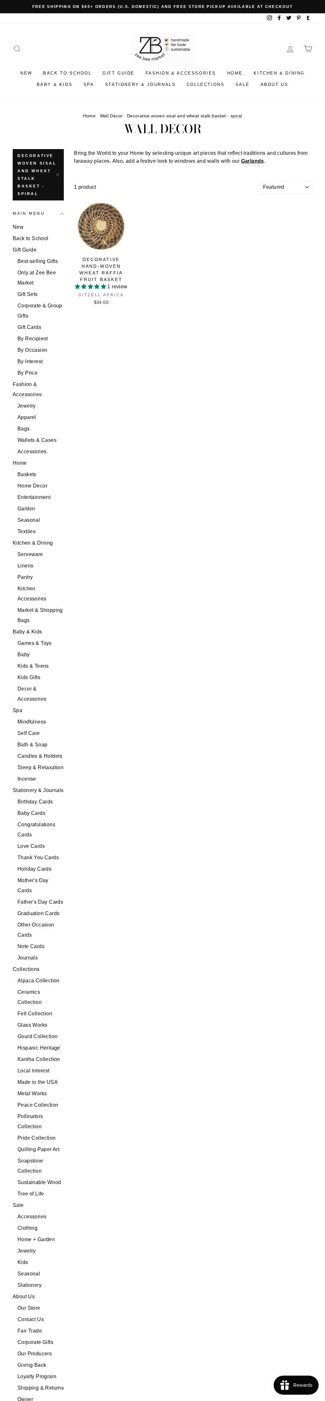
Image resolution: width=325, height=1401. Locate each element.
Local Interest (33, 1070)
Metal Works (32, 1093)
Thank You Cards (38, 857)
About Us (275, 84)
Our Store (28, 1308)
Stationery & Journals (140, 84)
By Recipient (32, 338)
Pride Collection (36, 1138)
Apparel (26, 417)
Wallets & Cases (36, 440)
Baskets (26, 474)
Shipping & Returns (40, 1388)
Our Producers (34, 1353)
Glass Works (32, 1025)
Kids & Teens (33, 666)
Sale (242, 84)
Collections (206, 84)
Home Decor (32, 485)
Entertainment (33, 497)
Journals (27, 957)
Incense (26, 779)
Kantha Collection (38, 1059)
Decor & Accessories (31, 694)
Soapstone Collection (30, 1166)
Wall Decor (111, 116)
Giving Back (31, 1365)
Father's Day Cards (40, 902)
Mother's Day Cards (33, 885)
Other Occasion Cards (35, 930)
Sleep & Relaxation (40, 767)
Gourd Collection (37, 1036)
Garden (26, 508)
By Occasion (32, 350)
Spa (88, 84)
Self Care (28, 733)
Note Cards (30, 946)
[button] (91, 286)
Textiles (26, 531)
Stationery (29, 1285)
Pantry (25, 577)
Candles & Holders (40, 756)
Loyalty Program (36, 1376)
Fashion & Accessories (181, 73)
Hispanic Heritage (38, 1048)
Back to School (67, 73)
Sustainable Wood (39, 1182)
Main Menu (29, 213)
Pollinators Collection (30, 1121)
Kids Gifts (28, 677)
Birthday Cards (35, 801)
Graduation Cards (38, 913)
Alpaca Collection (38, 980)
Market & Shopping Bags (40, 615)
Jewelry (26, 406)
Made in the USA (37, 1082)
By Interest (30, 361)
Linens (25, 565)
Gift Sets (27, 294)
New (26, 73)
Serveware (30, 554)
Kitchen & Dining (279, 73)
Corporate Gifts (35, 1342)
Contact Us (30, 1319)
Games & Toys (34, 643)
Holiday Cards (34, 869)
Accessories (31, 451)
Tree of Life (30, 1193)
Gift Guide (119, 73)
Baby (23, 654)
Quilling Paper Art (38, 1149)
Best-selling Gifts (37, 261)
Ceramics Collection (29, 997)
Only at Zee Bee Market (36, 277)
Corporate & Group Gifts (39, 310)
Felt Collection (34, 1013)
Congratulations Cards (36, 829)
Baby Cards (31, 813)
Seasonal (28, 520)
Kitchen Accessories (31, 593)
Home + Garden (36, 1239)
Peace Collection (37, 1105)
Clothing (27, 1228)
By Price (27, 373)
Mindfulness (31, 721)
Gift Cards (29, 327)
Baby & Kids (55, 84)
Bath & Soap (32, 744)
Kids (22, 1262)
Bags (23, 428)
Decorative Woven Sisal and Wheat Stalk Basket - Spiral (36, 175)
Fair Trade (29, 1330)
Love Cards (31, 846)
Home (235, 73)
